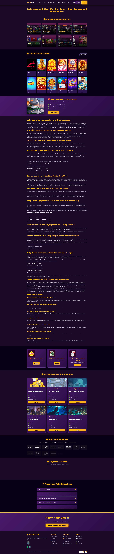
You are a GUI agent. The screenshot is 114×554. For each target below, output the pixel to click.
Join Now (84, 3)
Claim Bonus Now (53, 112)
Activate (36, 430)
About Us (68, 2)
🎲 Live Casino (53, 538)
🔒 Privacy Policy (66, 541)
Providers (63, 2)
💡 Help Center (79, 543)
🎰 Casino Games (54, 536)
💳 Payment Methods (67, 538)
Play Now (57, 363)
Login (74, 2)
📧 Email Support (79, 538)
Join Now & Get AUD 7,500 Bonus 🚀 (57, 525)
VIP (53, 2)
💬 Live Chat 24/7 (79, 536)
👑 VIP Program (53, 541)
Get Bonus (36, 363)
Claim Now (36, 402)
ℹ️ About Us (65, 536)
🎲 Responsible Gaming (67, 543)
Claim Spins (78, 402)
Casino (39, 2)
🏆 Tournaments (54, 543)
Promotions (50, 2)
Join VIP (77, 430)
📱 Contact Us (78, 541)
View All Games (83, 54)
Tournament (58, 2)
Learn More (57, 430)
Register (78, 2)
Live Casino (44, 2)
